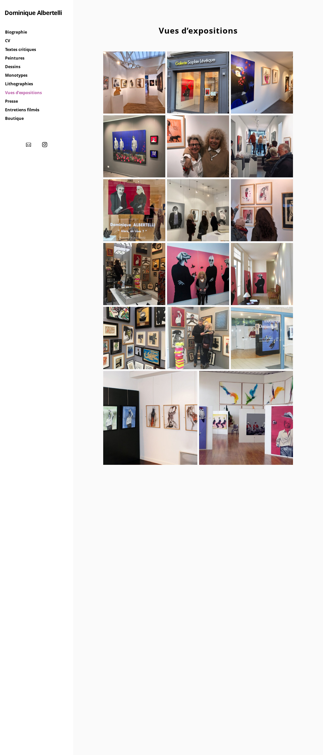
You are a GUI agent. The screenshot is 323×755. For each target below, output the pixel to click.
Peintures (14, 58)
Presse (11, 101)
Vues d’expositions (23, 92)
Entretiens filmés (22, 110)
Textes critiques (20, 49)
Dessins (12, 66)
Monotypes (16, 75)
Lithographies (19, 84)
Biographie (16, 32)
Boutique (14, 118)
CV (7, 40)
